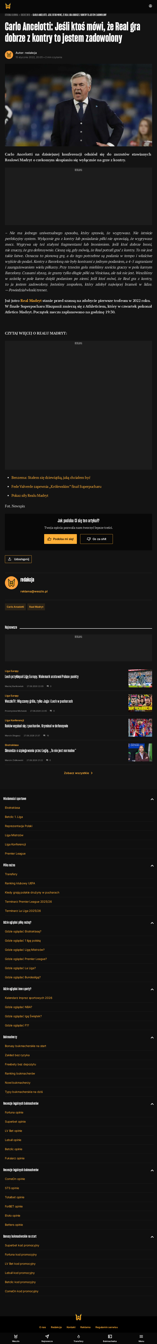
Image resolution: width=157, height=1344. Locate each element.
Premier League (15, 853)
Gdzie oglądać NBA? (18, 1007)
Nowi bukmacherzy (17, 1082)
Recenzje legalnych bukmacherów (20, 1103)
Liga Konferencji (14, 720)
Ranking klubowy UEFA (20, 883)
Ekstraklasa (12, 745)
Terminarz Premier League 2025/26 (28, 901)
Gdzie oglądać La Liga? (20, 968)
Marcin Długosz (12, 735)
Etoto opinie (12, 1215)
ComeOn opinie (15, 1179)
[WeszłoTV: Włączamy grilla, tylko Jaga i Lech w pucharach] (78, 703)
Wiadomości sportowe (14, 798)
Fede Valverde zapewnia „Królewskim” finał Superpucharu (56, 486)
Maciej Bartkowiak (14, 686)
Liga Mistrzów (14, 835)
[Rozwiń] (150, 799)
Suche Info (25, 15)
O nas (42, 1327)
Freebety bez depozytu (20, 1064)
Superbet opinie (15, 1121)
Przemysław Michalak (16, 711)
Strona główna (11, 15)
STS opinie (12, 1188)
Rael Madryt (36, 606)
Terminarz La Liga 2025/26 (23, 910)
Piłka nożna (9, 865)
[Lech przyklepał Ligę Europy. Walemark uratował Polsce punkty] (78, 678)
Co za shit (100, 539)
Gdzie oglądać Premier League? (26, 959)
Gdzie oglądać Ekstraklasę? (23, 931)
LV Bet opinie (13, 1130)
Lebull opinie (13, 1140)
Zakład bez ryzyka (17, 1055)
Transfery (11, 874)
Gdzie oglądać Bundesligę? (23, 977)
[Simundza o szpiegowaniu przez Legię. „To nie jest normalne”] (78, 752)
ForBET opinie (14, 1206)
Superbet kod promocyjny (22, 1245)
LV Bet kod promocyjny (20, 1263)
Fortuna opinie (14, 1112)
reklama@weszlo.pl (34, 591)
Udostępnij (21, 559)
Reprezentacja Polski (18, 826)
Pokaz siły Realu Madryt (29, 495)
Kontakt (71, 1327)
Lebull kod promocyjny (20, 1272)
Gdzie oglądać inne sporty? (17, 988)
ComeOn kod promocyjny (21, 1291)
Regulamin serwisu (106, 1327)
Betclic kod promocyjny (20, 1282)
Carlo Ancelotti (15, 606)
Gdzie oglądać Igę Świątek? (23, 1016)
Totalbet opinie (14, 1197)
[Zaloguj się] (150, 5)
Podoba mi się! (63, 539)
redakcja (31, 52)
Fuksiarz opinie (15, 1158)
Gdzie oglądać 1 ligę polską (23, 940)
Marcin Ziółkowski (14, 760)
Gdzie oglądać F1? (17, 1025)
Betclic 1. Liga (14, 816)
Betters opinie (14, 1224)
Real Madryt (30, 300)
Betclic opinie (13, 1149)
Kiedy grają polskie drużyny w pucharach (32, 892)
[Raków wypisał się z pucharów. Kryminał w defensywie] (78, 728)
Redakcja (56, 1327)
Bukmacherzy (10, 1037)
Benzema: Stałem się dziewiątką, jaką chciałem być (50, 477)
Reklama (85, 1327)
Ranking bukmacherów (20, 1073)
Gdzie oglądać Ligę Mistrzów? (25, 949)
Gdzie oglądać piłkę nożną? (17, 922)
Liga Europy (12, 671)
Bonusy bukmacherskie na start (25, 1046)
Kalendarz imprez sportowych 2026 (28, 997)
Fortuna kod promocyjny (21, 1254)
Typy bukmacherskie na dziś (24, 1091)
